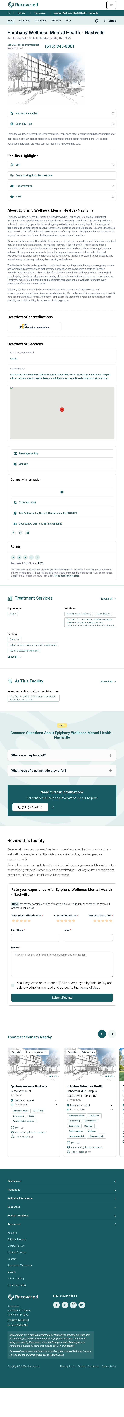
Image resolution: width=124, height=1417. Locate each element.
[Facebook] (13, 532)
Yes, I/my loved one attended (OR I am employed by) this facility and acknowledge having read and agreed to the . (65, 985)
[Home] (9, 12)
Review (15, 947)
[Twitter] (73, 1305)
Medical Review (16, 1246)
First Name (17, 930)
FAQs (69, 20)
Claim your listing (17, 1285)
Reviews (56, 20)
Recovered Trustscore (20, 1265)
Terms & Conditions (88, 1366)
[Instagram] (20, 532)
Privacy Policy (68, 1366)
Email (67, 930)
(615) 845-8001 (32, 807)
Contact (12, 1259)
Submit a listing (16, 1278)
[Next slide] (112, 1034)
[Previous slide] (102, 1034)
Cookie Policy (108, 1366)
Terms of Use (88, 987)
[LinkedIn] (27, 532)
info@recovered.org (18, 1319)
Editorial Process (17, 1239)
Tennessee (39, 13)
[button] (18, 48)
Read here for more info (67, 576)
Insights (12, 1272)
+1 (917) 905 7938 (18, 1324)
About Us (12, 1233)
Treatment (41, 20)
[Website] (62, 492)
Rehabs (21, 13)
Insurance (24, 20)
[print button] (97, 21)
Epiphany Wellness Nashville (29, 1086)
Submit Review (62, 997)
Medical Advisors (17, 1252)
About (11, 20)
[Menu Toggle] (111, 5)
